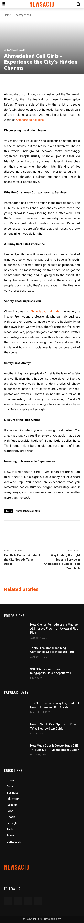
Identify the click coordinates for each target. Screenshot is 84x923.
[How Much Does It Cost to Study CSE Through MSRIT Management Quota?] (15, 750)
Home (7, 15)
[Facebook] (8, 901)
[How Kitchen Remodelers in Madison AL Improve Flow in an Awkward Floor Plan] (15, 631)
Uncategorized (22, 15)
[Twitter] (28, 901)
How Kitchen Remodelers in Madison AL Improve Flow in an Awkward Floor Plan (55, 628)
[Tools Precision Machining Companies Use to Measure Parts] (15, 652)
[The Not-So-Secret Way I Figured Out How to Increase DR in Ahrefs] (15, 707)
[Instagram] (18, 901)
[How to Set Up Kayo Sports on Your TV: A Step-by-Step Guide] (15, 728)
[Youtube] (38, 901)
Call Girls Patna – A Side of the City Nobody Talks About (22, 559)
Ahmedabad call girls (30, 119)
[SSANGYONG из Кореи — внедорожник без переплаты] (15, 673)
